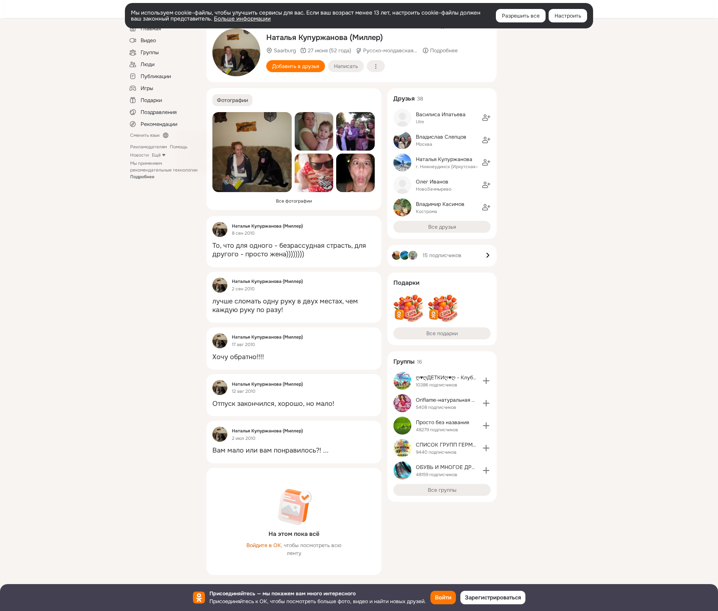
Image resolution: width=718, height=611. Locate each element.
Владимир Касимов (440, 204)
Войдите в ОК (263, 545)
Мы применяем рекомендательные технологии (163, 170)
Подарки (406, 283)
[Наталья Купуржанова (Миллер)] (219, 229)
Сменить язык (145, 135)
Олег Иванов (432, 181)
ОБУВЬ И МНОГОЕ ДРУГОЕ (450, 467)
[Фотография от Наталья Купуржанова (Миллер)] (314, 131)
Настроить (568, 15)
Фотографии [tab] (232, 100)
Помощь (178, 147)
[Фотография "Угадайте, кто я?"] (355, 173)
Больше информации (242, 18)
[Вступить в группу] (486, 380)
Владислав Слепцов (441, 136)
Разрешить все (521, 15)
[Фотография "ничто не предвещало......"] (355, 131)
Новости (139, 155)
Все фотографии (294, 201)
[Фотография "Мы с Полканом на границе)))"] (236, 52)
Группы (404, 361)
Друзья (404, 98)
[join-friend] (486, 117)
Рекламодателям (148, 147)
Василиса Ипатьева (441, 114)
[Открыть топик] (294, 250)
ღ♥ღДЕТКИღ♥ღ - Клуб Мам (451, 377)
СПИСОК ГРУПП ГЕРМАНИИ (451, 444)
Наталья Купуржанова (444, 159)
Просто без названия (442, 422)
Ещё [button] (156, 155)
